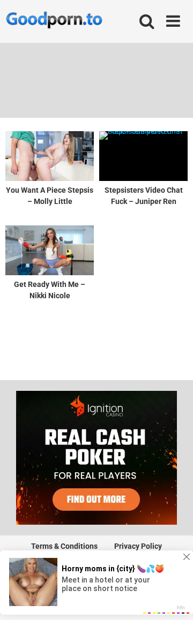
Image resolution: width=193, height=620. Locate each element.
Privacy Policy (138, 546)
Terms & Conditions (64, 546)
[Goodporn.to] (53, 21)
